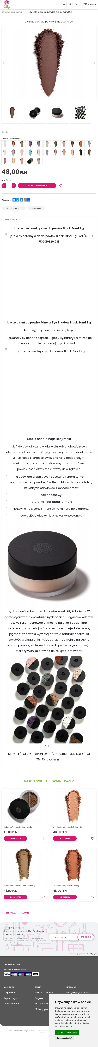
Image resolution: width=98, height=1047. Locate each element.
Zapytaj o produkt (14, 208)
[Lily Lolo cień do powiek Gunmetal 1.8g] (38, 161)
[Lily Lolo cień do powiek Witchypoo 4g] (80, 152)
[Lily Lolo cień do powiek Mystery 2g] (89, 144)
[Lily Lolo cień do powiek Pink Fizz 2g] (22, 152)
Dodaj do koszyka (37, 185)
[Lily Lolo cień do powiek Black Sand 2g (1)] (49, 63)
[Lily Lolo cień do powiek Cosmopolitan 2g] (22, 144)
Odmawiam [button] (72, 1033)
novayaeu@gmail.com (78, 954)
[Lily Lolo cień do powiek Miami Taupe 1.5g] (64, 144)
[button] (11, 219)
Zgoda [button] (60, 1033)
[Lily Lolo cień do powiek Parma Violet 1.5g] (13, 152)
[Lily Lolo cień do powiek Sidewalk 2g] (47, 152)
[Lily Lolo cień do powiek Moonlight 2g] (72, 144)
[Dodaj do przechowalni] (60, 185)
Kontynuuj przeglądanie (17, 913)
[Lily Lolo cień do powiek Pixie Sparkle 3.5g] (30, 152)
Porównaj (36, 208)
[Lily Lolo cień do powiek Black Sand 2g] (89, 152)
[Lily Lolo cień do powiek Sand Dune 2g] (38, 152)
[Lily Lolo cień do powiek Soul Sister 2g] (30, 161)
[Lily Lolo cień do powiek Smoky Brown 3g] (55, 152)
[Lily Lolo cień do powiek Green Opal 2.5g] (47, 144)
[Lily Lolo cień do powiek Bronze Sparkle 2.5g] (13, 144)
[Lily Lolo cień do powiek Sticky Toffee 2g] (64, 152)
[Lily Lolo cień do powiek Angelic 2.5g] (5, 144)
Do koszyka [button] (15, 838)
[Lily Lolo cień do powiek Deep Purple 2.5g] (30, 144)
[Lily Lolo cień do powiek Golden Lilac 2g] (38, 144)
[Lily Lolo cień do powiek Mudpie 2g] (80, 144)
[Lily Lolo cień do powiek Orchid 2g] (5, 152)
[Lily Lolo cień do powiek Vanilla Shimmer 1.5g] (72, 152)
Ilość (6, 180)
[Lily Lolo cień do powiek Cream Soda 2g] (13, 161)
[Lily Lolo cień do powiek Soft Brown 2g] (22, 161)
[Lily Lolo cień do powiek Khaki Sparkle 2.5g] (55, 144)
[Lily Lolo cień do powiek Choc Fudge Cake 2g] (5, 161)
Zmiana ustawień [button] (64, 1038)
